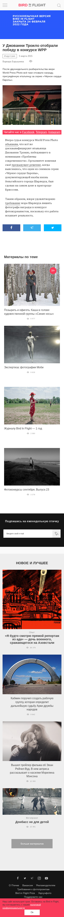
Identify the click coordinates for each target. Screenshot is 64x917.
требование (12, 203)
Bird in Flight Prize (25, 893)
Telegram (41, 132)
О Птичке (14, 885)
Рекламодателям (45, 885)
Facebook (28, 132)
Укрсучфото (44, 893)
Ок (32, 912)
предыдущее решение (26, 165)
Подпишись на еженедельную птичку (32, 521)
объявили (11, 144)
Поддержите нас (33, 896)
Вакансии (27, 885)
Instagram (54, 132)
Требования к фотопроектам (33, 889)
